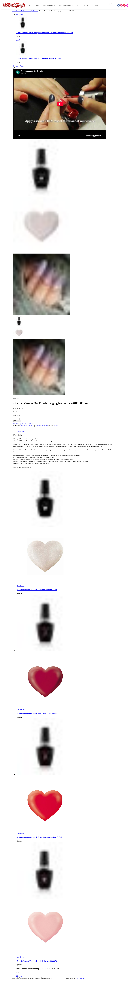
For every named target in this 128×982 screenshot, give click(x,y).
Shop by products (65, 5)
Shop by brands (48, 5)
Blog (78, 5)
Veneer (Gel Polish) (32, 11)
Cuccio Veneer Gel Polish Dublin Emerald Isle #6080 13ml (38, 58)
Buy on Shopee (18, 424)
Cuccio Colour (21, 11)
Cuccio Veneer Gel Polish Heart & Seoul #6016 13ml (37, 713)
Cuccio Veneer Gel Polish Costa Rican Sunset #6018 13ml (39, 837)
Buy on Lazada (28, 424)
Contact (95, 5)
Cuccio (55, 426)
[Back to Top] (1, 980)
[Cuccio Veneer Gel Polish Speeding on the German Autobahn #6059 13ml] (23, 29)
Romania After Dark (42, 426)
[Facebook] (118, 5)
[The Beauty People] (13, 5)
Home (29, 5)
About (37, 5)
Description (21, 431)
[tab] (66, 431)
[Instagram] (121, 5)
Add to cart (17, 421)
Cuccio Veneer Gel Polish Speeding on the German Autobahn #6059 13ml (44, 33)
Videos (86, 5)
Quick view (20, 586)
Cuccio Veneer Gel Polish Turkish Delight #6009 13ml (38, 961)
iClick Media (80, 978)
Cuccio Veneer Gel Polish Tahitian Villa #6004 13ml (37, 590)
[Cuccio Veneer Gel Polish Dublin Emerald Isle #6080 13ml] (23, 55)
